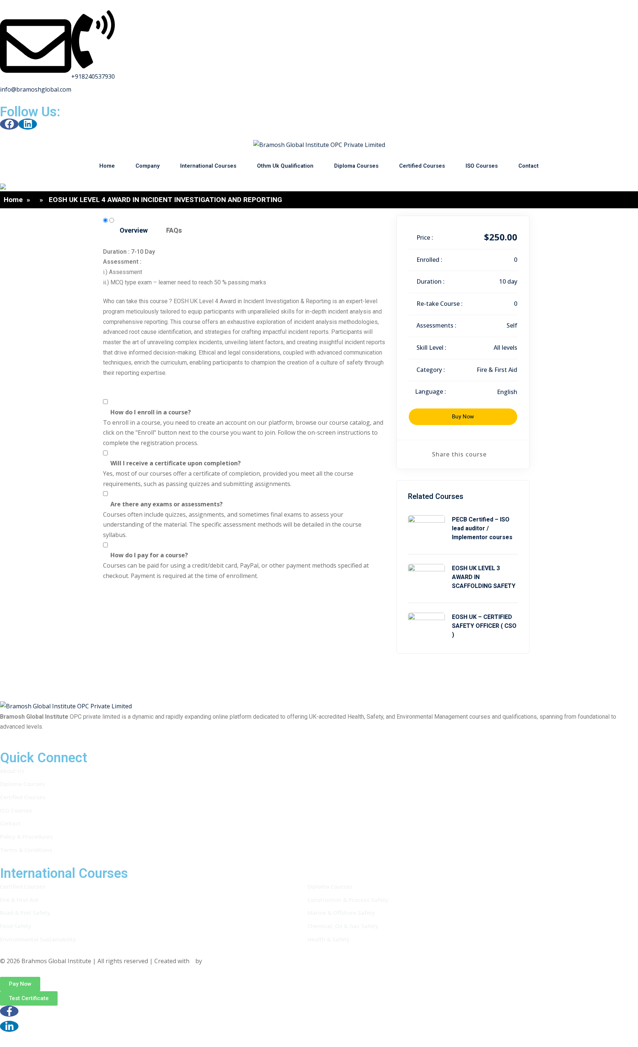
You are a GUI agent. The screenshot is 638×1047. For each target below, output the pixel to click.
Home (107, 166)
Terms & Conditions (26, 849)
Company (148, 166)
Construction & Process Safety (348, 899)
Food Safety (15, 926)
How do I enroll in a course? (150, 412)
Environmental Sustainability (38, 939)
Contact (528, 166)
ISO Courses (482, 166)
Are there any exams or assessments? (166, 504)
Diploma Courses (356, 166)
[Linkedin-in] (9, 1026)
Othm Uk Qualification (285, 166)
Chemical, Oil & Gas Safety (343, 926)
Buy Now (463, 417)
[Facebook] (9, 124)
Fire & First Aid (497, 370)
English (507, 392)
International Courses (208, 166)
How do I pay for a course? (149, 555)
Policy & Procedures (26, 836)
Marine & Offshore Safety (341, 912)
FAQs (174, 231)
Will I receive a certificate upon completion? (175, 463)
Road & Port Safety (25, 912)
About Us (12, 770)
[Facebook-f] (9, 1011)
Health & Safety (329, 939)
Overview (134, 231)
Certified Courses (422, 166)
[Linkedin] (27, 124)
